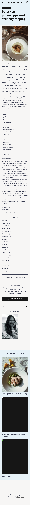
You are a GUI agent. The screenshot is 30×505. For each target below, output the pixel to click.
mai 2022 (4, 244)
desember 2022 (5, 228)
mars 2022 (4, 250)
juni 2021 (4, 271)
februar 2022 (5, 252)
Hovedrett (8, 213)
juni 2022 (4, 242)
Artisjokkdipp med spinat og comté (15, 288)
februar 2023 (5, 223)
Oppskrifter (6, 7)
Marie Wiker (6, 22)
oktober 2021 (5, 260)
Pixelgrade (20, 497)
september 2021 (6, 263)
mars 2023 (4, 220)
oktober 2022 (5, 234)
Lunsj (13, 213)
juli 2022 (4, 239)
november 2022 (5, 231)
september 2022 (6, 236)
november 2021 (5, 257)
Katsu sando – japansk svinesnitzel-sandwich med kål (15, 292)
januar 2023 (4, 226)
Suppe (20, 213)
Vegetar (24, 213)
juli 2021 (4, 268)
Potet (16, 213)
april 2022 (4, 247)
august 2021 (5, 265)
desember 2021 (5, 255)
